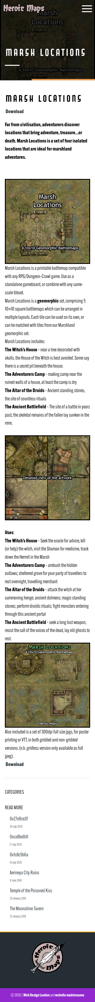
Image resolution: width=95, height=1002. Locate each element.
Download (14, 111)
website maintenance (69, 995)
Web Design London (36, 995)
